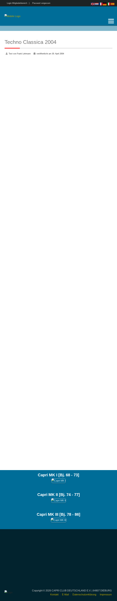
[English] (93, 4)
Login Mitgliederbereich (17, 3)
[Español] (113, 4)
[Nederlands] (97, 4)
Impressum (106, 594)
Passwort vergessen (41, 3)
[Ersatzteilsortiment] (110, 28)
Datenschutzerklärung (84, 594)
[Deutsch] (105, 4)
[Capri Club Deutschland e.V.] (12, 16)
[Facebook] (103, 28)
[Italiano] (109, 4)
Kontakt (54, 594)
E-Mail (65, 594)
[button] (111, 21)
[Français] (101, 4)
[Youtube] (106, 28)
